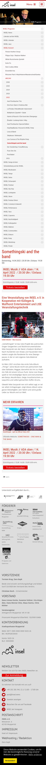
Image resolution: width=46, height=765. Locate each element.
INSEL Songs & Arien (11, 162)
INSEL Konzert (8, 48)
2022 (8, 97)
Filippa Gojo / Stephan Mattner (15, 55)
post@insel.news (13, 694)
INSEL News (8, 33)
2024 (8, 90)
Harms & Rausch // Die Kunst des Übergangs (22, 116)
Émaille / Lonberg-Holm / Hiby (17, 120)
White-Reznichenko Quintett (14, 59)
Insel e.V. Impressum (9, 733)
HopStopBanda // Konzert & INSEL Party (20, 128)
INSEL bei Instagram (14, 709)
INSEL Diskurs (8, 234)
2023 (8, 94)
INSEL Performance (10, 208)
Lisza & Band (11, 132)
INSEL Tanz (8, 212)
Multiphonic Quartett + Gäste (16, 113)
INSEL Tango (8, 174)
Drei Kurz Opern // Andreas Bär (17, 105)
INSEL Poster (8, 246)
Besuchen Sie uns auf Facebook (19, 704)
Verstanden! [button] (10, 761)
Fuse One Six (11, 151)
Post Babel (10, 154)
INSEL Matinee (9, 227)
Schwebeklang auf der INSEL (13, 166)
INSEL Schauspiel (10, 181)
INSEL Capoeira (9, 215)
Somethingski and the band (16, 143)
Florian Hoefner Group (12, 52)
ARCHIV (8, 78)
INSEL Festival (8, 185)
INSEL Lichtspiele (10, 193)
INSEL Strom (8, 196)
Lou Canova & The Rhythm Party (18, 139)
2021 (8, 158)
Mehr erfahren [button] (35, 754)
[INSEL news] (9, 4)
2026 (8, 82)
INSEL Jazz (7, 44)
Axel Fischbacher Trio (14, 101)
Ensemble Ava (10, 71)
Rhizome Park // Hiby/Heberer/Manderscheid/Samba (22, 74)
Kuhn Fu (8, 63)
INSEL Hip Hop (9, 189)
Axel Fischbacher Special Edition (18, 124)
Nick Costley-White (11, 67)
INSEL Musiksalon (10, 170)
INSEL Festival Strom (11, 200)
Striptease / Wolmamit (14, 135)
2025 (8, 86)
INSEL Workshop (9, 242)
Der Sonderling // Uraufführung (17, 147)
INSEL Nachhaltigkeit (11, 219)
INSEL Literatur (9, 40)
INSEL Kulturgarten (10, 223)
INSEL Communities (10, 231)
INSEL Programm (9, 29)
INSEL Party (8, 238)
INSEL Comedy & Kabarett (12, 204)
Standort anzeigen (14, 699)
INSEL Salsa (8, 177)
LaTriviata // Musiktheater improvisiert (19, 109)
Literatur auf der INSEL (11, 36)
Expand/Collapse (42, 29)
